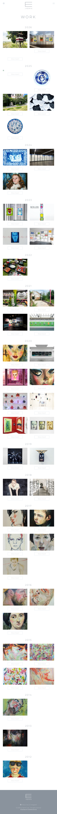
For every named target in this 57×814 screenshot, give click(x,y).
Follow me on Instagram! (29, 804)
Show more (14, 59)
